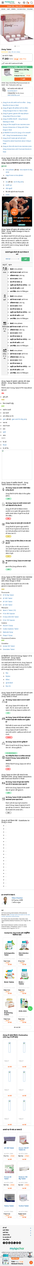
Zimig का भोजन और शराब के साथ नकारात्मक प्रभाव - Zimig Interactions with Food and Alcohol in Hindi (17, 149)
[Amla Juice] (24, 1002)
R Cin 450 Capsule (9, 613)
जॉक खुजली (9, 188)
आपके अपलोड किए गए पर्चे (14, 95)
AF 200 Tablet (7, 602)
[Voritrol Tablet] (24, 1197)
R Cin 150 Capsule (9, 620)
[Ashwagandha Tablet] (9, 944)
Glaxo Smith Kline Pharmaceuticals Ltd (17, 83)
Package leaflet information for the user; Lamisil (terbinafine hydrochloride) (15, 915)
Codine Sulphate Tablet (11, 629)
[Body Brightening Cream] (9, 1002)
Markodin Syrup (8, 632)
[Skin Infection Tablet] (24, 944)
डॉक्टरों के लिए (6, 1234)
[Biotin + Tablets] (24, 973)
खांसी (4, 432)
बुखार (4, 419)
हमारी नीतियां (6, 1230)
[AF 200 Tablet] (9, 1139)
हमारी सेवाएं (5, 1232)
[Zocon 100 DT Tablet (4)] (24, 1139)
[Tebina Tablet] (9, 1197)
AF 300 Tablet (7, 605)
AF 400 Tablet (7, 598)
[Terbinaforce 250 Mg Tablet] (7, 75)
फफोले (7, 195)
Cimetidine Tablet (9, 649)
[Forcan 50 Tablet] (9, 1168)
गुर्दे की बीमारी (9, 683)
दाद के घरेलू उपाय (18, 182)
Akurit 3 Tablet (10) (9, 610)
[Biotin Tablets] (9, 973)
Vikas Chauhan (17, 898)
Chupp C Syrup (7, 635)
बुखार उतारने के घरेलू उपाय (19, 419)
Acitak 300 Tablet (9, 646)
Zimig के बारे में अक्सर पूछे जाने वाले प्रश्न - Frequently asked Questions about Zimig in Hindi (17, 141)
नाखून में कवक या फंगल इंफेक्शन (14, 175)
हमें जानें (5, 1227)
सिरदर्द (4, 445)
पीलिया (7, 680)
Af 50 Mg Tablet (8, 595)
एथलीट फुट (9, 185)
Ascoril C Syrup (8, 625)
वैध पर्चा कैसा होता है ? (13, 91)
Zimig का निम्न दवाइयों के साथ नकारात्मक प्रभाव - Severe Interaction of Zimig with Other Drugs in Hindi (17, 127)
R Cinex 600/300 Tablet (11, 617)
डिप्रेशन (8, 676)
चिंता (7, 673)
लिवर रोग (8, 686)
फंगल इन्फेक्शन (10, 170)
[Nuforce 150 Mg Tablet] (24, 1168)
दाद (7, 182)
